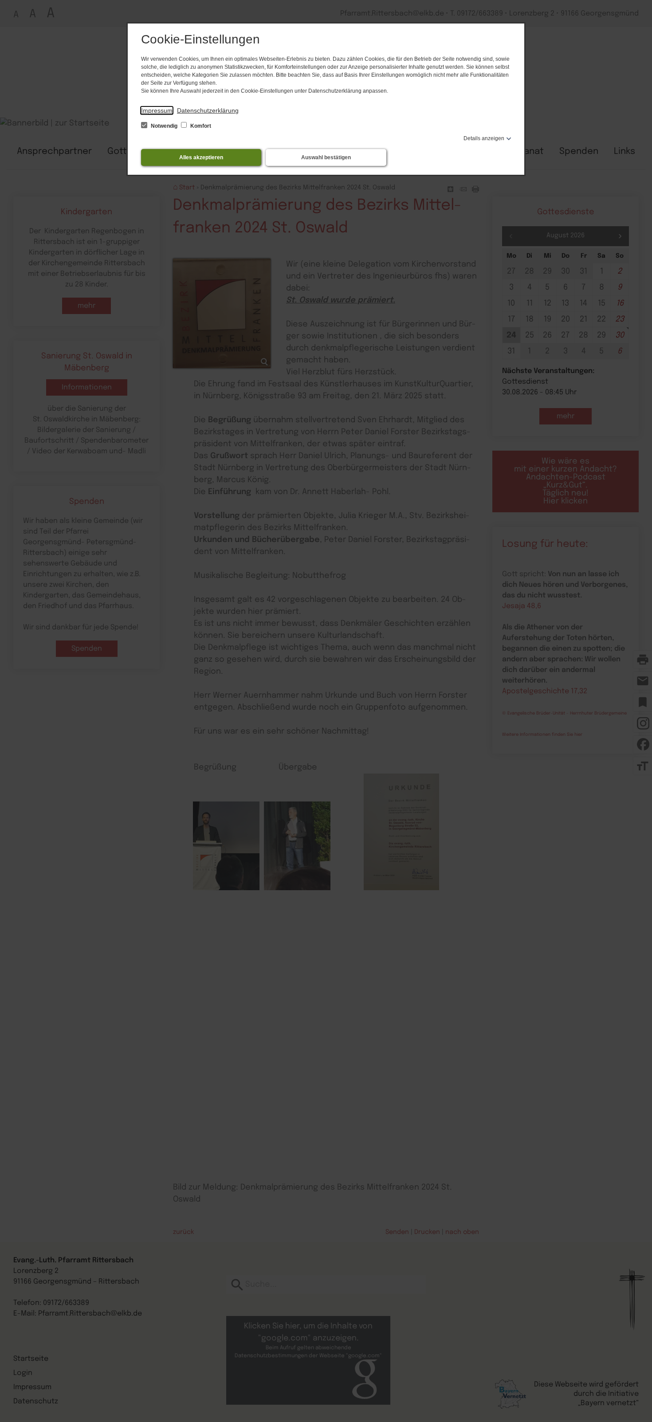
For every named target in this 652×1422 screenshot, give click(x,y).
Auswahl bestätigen (326, 157)
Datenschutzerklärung (208, 110)
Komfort (200, 126)
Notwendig (164, 126)
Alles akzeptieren (201, 157)
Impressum (157, 110)
